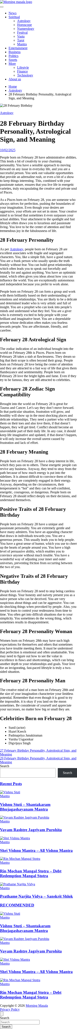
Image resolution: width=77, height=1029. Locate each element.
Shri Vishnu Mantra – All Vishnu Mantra (36, 850)
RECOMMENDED (17, 905)
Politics (13, 56)
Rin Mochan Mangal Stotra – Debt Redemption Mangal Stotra (30, 873)
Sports (13, 60)
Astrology (24, 21)
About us (15, 79)
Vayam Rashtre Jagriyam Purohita (31, 829)
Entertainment (18, 48)
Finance (22, 71)
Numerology (25, 28)
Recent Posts (11, 783)
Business (15, 52)
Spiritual (14, 17)
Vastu (21, 36)
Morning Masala (37, 1005)
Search (4, 766)
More (12, 63)
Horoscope (24, 25)
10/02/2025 (7, 150)
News (12, 13)
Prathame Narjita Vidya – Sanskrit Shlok (36, 896)
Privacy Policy (10, 1009)
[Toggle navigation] (1, 7)
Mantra (22, 44)
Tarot (20, 40)
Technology (25, 75)
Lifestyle (23, 67)
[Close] (1, 1014)
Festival (22, 32)
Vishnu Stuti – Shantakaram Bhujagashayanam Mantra (25, 806)
